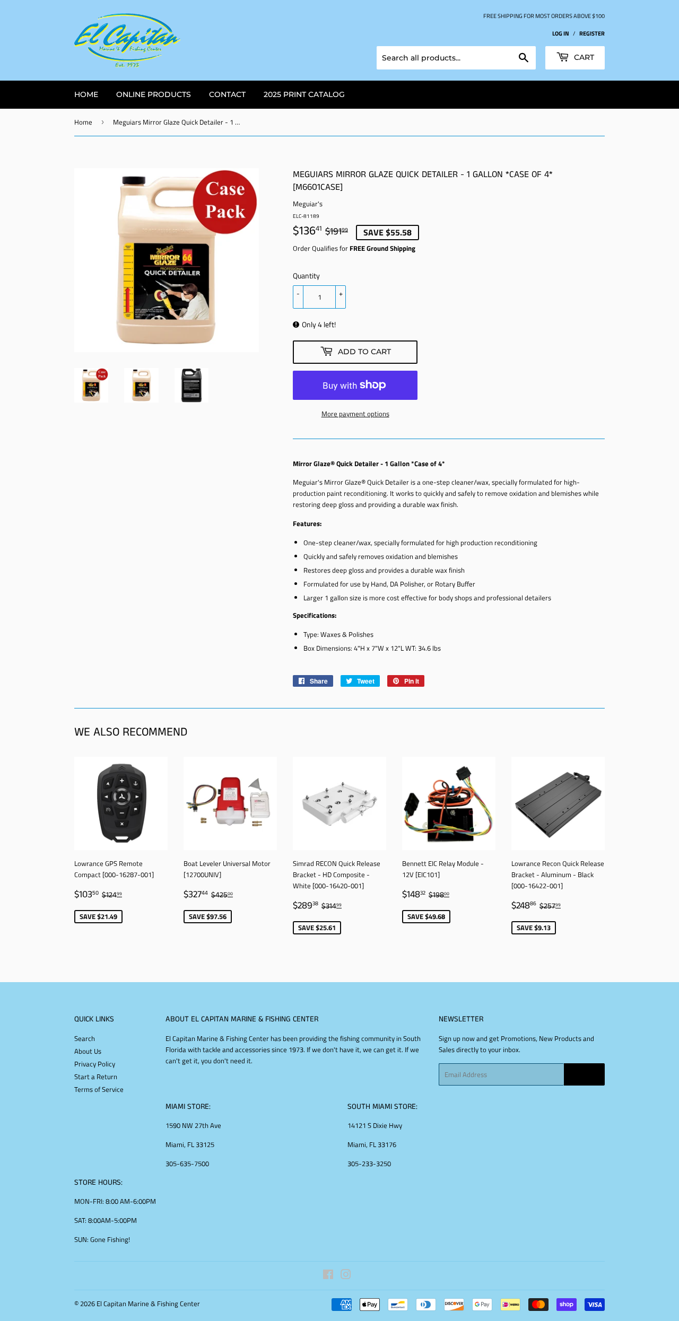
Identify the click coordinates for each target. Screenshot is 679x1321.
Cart (583, 57)
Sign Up (584, 1075)
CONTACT (227, 94)
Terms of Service (99, 1089)
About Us (87, 1051)
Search (84, 1038)
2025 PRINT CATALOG (304, 94)
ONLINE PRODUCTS (153, 94)
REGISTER (592, 33)
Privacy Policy (94, 1063)
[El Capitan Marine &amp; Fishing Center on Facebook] (328, 1276)
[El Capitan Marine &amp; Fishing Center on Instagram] (346, 1276)
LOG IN (560, 33)
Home (83, 122)
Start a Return (95, 1076)
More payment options (355, 413)
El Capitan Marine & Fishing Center (148, 1303)
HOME (86, 94)
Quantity (306, 275)
